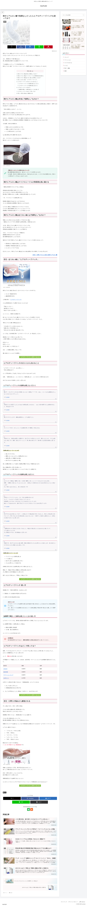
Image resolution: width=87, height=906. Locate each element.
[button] (39, 802)
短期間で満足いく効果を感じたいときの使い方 (29, 89)
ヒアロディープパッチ (15, 299)
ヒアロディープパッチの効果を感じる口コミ (28, 85)
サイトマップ (64, 901)
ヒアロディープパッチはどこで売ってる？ (27, 91)
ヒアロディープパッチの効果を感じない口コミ (29, 83)
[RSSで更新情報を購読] (31, 809)
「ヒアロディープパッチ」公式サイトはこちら (30, 357)
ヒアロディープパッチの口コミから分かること (28, 81)
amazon (5, 668)
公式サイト (6, 678)
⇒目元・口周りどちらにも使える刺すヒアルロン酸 (44, 254)
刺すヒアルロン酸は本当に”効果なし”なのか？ (27, 73)
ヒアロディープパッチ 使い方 (24, 87)
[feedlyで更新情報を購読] (28, 809)
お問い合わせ (82, 901)
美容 (5, 792)
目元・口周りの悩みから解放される (25, 93)
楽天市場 (7, 397)
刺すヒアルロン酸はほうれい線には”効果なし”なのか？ (29, 77)
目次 (28, 71)
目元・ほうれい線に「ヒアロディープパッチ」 (28, 79)
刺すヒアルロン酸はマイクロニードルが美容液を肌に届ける (30, 75)
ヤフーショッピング (8, 675)
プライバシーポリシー (73, 901)
